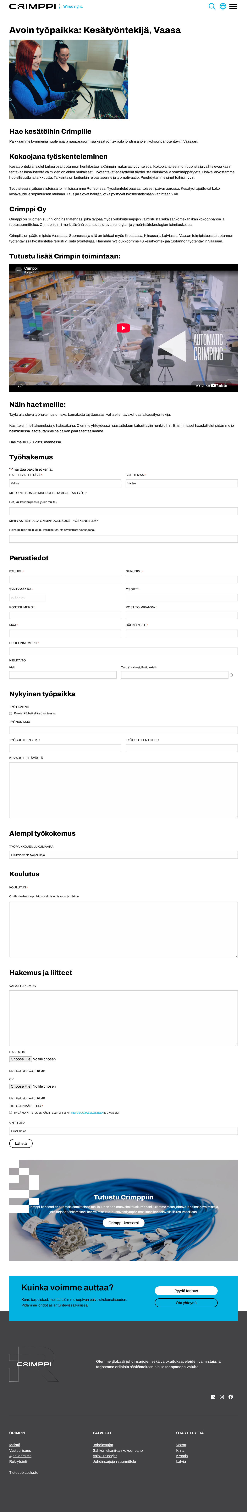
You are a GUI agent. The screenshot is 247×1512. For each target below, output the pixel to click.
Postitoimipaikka (141, 607)
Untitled (17, 1122)
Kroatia (182, 1456)
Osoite (132, 589)
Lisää (231, 675)
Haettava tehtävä (25, 475)
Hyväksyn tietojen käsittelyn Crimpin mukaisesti (67, 1112)
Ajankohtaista (20, 1456)
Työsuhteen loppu (142, 740)
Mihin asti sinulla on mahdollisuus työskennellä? (53, 520)
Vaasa (181, 1445)
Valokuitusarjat (105, 1456)
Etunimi (16, 571)
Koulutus (18, 887)
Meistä (14, 1445)
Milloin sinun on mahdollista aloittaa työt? (48, 493)
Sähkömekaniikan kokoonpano (118, 1450)
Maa (13, 625)
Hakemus (17, 1052)
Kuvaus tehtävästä (26, 758)
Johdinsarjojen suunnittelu (114, 1461)
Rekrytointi (18, 1461)
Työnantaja (19, 722)
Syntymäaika (21, 589)
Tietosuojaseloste (23, 1472)
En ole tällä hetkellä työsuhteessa (35, 713)
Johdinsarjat (103, 1445)
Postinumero (22, 607)
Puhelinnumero (24, 643)
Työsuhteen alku (24, 740)
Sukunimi (134, 571)
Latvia (181, 1461)
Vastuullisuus (20, 1450)
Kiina (180, 1450)
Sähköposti (137, 625)
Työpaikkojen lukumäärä (31, 846)
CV (11, 1079)
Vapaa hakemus (22, 986)
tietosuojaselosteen (87, 1112)
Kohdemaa (135, 475)
